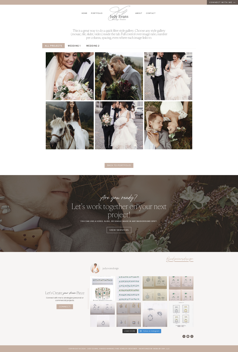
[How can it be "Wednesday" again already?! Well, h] (181, 314)
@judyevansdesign (179, 259)
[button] (70, 76)
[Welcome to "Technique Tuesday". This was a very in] (129, 288)
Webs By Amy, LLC (161, 349)
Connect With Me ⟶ (222, 2)
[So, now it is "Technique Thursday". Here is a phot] (102, 288)
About (138, 13)
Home (84, 13)
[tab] (53, 45)
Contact (151, 13)
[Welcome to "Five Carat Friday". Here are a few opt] (129, 314)
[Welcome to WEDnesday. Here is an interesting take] (155, 314)
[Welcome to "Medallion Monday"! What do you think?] (155, 288)
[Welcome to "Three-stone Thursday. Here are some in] (181, 288)
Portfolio (97, 13)
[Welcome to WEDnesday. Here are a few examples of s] (102, 314)
